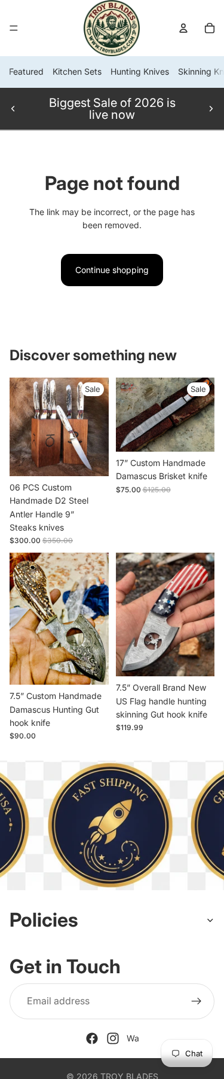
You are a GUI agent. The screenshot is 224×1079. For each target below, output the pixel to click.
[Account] (183, 28)
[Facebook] (92, 1038)
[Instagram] (113, 1038)
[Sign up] (196, 1001)
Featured (26, 71)
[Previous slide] (13, 109)
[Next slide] (211, 109)
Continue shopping (112, 270)
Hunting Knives (140, 71)
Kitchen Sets (77, 71)
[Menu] (13, 28)
